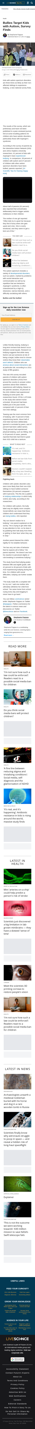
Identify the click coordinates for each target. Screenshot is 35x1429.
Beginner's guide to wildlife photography (24, 1324)
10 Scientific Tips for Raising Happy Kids (15, 170)
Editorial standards (17, 1404)
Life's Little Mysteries (10, 1292)
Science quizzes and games (10, 1324)
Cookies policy (17, 1388)
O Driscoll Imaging (15, 70)
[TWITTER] (15, 622)
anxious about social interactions (15, 365)
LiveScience (19, 599)
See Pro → (20, 3)
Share (7, 74)
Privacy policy (17, 1384)
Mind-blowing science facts (25, 1328)
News (28, 37)
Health (5, 18)
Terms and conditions (17, 1381)
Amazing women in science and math (24, 1305)
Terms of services (23, 325)
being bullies (11, 516)
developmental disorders (20, 273)
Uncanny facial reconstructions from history (24, 1312)
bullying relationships (13, 496)
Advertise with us (17, 1392)
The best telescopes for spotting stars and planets (10, 1329)
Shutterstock (23, 70)
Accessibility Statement (17, 1369)
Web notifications (17, 1396)
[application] (17, 187)
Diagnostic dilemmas (10, 1294)
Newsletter (28, 74)
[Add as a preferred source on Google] (17, 1359)
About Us (17, 1377)
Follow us (17, 74)
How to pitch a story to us (17, 1408)
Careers (17, 1400)
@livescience (8, 611)
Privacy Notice (25, 327)
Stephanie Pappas (16, 35)
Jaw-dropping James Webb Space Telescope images (10, 1306)
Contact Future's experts (17, 1373)
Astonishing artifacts (24, 1294)
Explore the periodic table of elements (10, 1311)
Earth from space (24, 1292)
